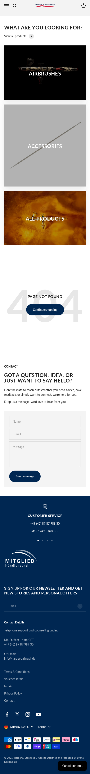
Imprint (9, 686)
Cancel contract (72, 765)
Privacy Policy (13, 693)
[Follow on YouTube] (38, 714)
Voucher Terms (13, 679)
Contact (9, 700)
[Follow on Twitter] (17, 715)
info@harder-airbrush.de (19, 658)
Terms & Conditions (17, 671)
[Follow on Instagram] (28, 714)
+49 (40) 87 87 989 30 (45, 523)
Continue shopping (45, 309)
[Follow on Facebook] (7, 714)
